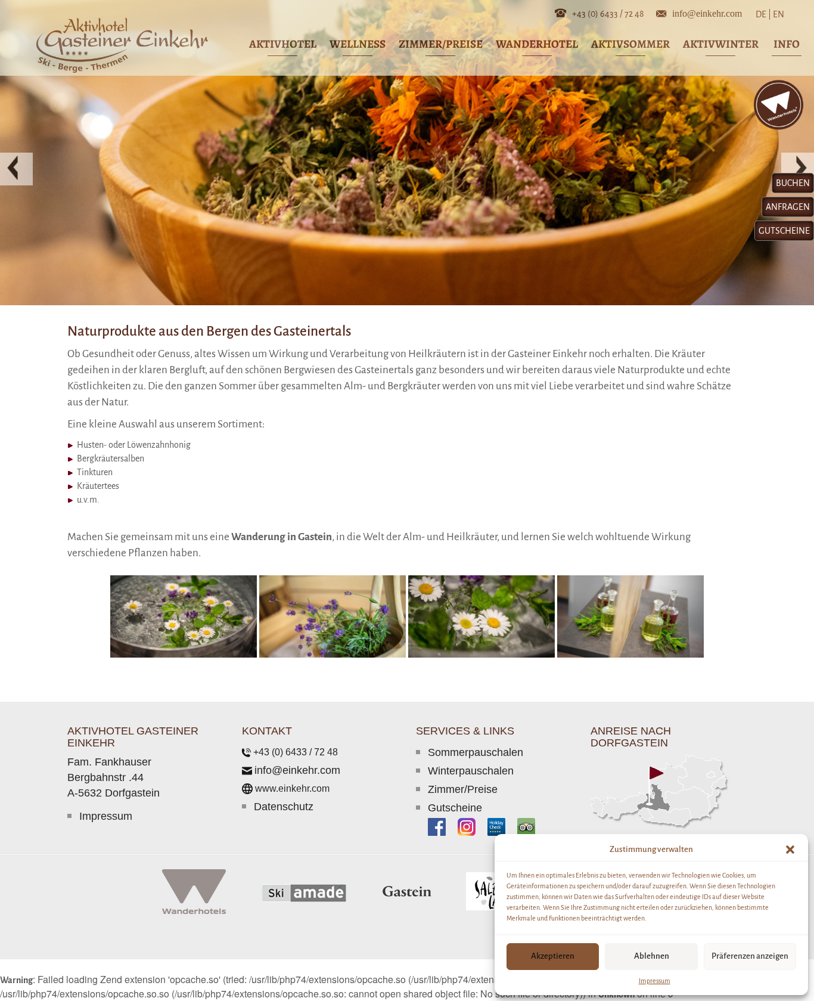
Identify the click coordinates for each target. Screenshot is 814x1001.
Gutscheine (455, 808)
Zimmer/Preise (463, 789)
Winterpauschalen (471, 771)
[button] (790, 850)
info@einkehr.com (707, 12)
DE (763, 14)
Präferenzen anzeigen (750, 956)
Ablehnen (651, 956)
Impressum (654, 980)
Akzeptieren (552, 956)
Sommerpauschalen (475, 752)
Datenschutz (283, 807)
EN (777, 14)
